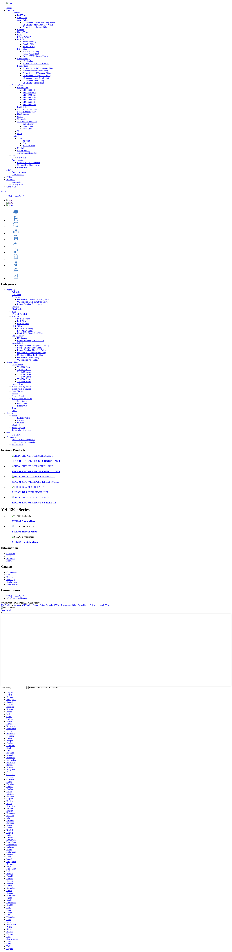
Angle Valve (22, 20)
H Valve (26, 143)
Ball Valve (21, 15)
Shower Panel (23, 119)
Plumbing (16, 13)
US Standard (28, 61)
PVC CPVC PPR (24, 37)
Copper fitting (39, 605)
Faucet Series (22, 87)
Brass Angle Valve (69, 605)
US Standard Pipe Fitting (33, 83)
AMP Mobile (26, 605)
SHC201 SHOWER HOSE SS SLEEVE (34, 502)
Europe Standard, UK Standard (36, 63)
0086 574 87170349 (15, 196)
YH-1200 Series (29, 95)
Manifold (21, 148)
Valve (19, 138)
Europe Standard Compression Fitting (39, 68)
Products (10, 10)
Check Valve (22, 32)
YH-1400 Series (29, 100)
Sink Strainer (28, 124)
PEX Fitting (22, 49)
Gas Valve (21, 158)
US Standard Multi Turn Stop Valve (38, 25)
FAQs (9, 177)
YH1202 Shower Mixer (24, 531)
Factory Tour (17, 184)
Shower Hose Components (28, 165)
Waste (19, 133)
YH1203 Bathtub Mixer (25, 542)
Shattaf (20, 116)
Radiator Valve (29, 145)
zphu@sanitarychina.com (17, 598)
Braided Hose (23, 107)
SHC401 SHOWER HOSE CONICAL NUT (36, 471)
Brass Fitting (22, 66)
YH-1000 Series (29, 90)
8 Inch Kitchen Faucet (26, 112)
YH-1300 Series (29, 97)
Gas (13, 155)
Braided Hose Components (28, 162)
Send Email (6, 610)
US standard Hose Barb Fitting (36, 78)
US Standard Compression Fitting (37, 75)
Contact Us (11, 187)
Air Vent (26, 141)
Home (9, 8)
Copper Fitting (23, 58)
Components (17, 160)
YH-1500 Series (29, 102)
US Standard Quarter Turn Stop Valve (39, 22)
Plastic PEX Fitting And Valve (35, 56)
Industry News (18, 175)
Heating (15, 136)
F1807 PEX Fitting (31, 51)
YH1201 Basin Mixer (23, 521)
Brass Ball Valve (53, 605)
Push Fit (20, 39)
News (8, 170)
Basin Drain (28, 126)
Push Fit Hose (29, 46)
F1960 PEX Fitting (31, 54)
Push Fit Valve (29, 44)
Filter (19, 34)
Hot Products (6, 605)
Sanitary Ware (18, 85)
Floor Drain (27, 129)
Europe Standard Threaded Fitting (37, 73)
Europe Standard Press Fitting (35, 71)
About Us (10, 179)
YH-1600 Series (29, 104)
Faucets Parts (22, 167)
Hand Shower (23, 114)
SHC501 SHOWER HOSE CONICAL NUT (36, 461)
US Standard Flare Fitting (33, 80)
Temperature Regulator (27, 153)
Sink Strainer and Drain (27, 121)
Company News (19, 172)
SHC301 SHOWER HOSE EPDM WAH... (35, 481)
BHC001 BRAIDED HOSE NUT (30, 492)
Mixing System (23, 150)
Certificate (16, 182)
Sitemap (16, 605)
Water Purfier (12, 584)
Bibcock (20, 29)
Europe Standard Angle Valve (35, 27)
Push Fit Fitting (29, 42)
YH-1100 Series (29, 92)
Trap (19, 131)
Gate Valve (22, 17)
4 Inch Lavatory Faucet (27, 109)
